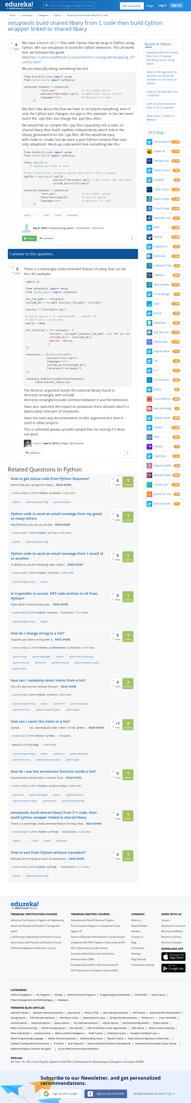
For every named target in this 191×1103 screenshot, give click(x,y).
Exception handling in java (143, 1033)
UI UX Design (162, 294)
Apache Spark (162, 475)
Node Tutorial (96, 1033)
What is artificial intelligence (69, 1033)
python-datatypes (41, 656)
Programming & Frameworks (115, 994)
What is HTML (91, 1012)
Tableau (159, 275)
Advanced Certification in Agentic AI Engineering (37, 920)
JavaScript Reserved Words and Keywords (109, 1043)
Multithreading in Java (91, 1038)
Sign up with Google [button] (65, 1093)
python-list (40, 662)
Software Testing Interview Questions (30, 1043)
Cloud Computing (162, 208)
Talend (158, 446)
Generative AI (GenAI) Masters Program (92, 920)
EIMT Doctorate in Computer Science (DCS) (94, 970)
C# (155, 360)
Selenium (160, 256)
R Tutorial (59, 1043)
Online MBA (141, 994)
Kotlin (157, 389)
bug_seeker (67, 228)
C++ (156, 370)
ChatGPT (159, 179)
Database (160, 322)
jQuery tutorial (61, 1023)
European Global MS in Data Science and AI (94, 965)
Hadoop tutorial (42, 1033)
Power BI (159, 151)
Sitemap (135, 953)
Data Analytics (162, 199)
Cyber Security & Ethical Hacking (162, 189)
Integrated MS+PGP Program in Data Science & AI (98, 942)
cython (58, 215)
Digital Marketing (163, 351)
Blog (133, 942)
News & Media (139, 925)
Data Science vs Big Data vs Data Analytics (149, 1038)
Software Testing (164, 265)
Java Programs (75, 1043)
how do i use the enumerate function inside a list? (53, 771)
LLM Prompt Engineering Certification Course (36, 936)
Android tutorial (19, 1023)
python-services (21, 662)
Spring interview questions (123, 1017)
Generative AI (162, 141)
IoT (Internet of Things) (163, 379)
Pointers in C (147, 1017)
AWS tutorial (137, 1028)
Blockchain (160, 341)
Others (158, 427)
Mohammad (58, 647)
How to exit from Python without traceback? (48, 852)
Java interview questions (115, 1012)
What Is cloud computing (161, 1028)
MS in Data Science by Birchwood (89, 948)
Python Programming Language (27, 1038)
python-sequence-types (87, 662)
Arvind (53, 612)
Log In (163, 5)
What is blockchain (20, 1033)
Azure (157, 313)
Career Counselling (162, 484)
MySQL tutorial (110, 1023)
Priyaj (64, 443)
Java (156, 303)
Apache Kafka (162, 465)
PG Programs (43, 994)
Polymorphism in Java (94, 1017)
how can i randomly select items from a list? (48, 680)
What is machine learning (24, 1028)
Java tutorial (74, 1012)
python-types (19, 668)
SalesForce (160, 246)
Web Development (162, 284)
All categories (158, 132)
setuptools (72, 215)
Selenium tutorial (19, 1012)
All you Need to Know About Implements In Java (79, 1048)
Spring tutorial (18, 1017)
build (46, 215)
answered (38, 443)
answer (31, 238)
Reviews (135, 931)
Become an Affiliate (172, 931)
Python (54, 228)
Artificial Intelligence (21, 994)
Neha (52, 735)
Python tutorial (160, 1023)
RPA (156, 437)
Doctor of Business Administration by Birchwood (98, 936)
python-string (20, 656)
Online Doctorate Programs (81, 994)
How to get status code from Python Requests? (50, 478)
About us (136, 920)
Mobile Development (163, 418)
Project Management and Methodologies (32, 1000)
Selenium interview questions (48, 1012)
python (27, 215)
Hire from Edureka (171, 942)
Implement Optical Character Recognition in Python (32, 1048)
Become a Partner (171, 936)
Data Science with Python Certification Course (36, 942)
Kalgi (36, 744)
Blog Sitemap (138, 959)
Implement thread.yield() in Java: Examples (156, 1043)
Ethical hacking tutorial (53, 1028)
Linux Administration (163, 399)
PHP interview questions (42, 1017)
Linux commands (167, 1017)
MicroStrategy (162, 408)
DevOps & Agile (162, 160)
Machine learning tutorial (136, 1023)
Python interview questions (62, 1038)
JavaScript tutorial (40, 1023)
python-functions (60, 662)
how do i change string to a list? (37, 633)
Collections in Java (116, 1033)
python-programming (37, 502)
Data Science (162, 170)
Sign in (170, 1093)
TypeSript (160, 456)
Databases (63, 1000)
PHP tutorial (139, 1012)
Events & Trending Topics (164, 494)
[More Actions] (132, 238)
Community (138, 948)
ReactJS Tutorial (115, 1038)
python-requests (62, 502)
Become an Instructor (173, 925)
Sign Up (176, 5)
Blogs (150, 5)
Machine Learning (163, 218)
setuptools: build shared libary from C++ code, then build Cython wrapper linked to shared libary (54, 815)
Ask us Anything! (164, 503)
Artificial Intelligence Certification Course (33, 948)
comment (48, 238)
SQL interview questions (85, 1023)
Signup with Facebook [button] (110, 1093)
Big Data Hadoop (162, 332)
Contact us (137, 936)
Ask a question (132, 6)
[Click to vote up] (12, 43)
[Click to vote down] (12, 48)
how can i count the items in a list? (40, 721)
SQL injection (76, 1028)
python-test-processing (81, 656)
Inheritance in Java (68, 1017)
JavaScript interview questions (165, 1012)
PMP (156, 227)
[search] (46, 5)
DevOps (58, 994)
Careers (165, 920)
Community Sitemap (142, 965)
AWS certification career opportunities (107, 1028)
